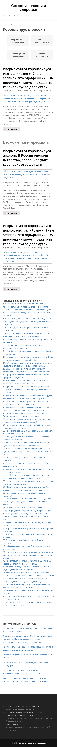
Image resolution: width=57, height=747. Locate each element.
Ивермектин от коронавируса (18, 40)
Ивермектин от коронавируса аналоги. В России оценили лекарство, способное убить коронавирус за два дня (27, 157)
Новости (17, 15)
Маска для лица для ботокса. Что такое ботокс (27, 572)
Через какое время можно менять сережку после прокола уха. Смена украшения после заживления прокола (27, 502)
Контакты (10, 712)
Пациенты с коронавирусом (42, 40)
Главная (6, 15)
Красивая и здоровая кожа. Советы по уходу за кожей (29, 318)
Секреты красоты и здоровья (28, 7)
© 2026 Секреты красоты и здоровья (22, 706)
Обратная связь (13, 724)
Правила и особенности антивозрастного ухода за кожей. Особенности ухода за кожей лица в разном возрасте (27, 312)
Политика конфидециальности (19, 715)
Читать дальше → (12, 129)
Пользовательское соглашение (30, 712)
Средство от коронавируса (42, 55)
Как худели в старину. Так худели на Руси (24, 581)
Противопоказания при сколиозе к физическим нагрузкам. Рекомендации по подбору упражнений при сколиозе (27, 389)
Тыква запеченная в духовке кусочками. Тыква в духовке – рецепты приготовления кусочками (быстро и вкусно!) (28, 451)
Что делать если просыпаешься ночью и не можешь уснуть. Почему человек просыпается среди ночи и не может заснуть (28, 555)
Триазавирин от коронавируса (18, 55)
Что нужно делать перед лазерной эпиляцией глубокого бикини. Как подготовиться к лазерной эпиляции (25, 516)
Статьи (28, 15)
